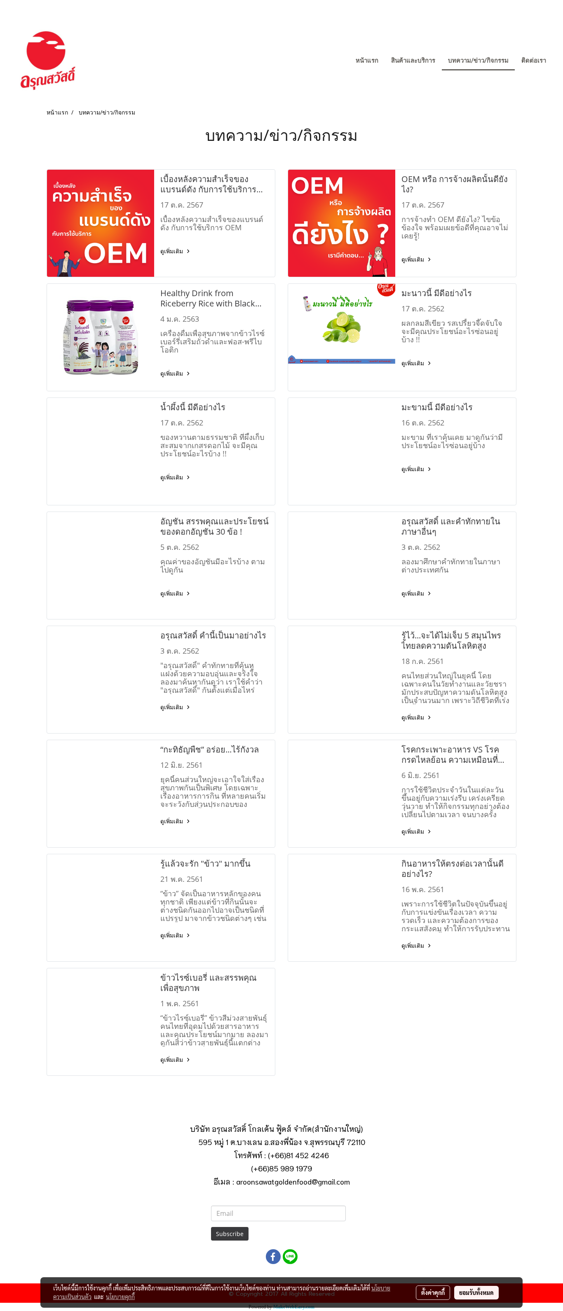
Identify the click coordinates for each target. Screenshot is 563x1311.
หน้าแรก (367, 60)
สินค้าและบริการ (413, 60)
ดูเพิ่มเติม (172, 251)
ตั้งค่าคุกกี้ (433, 1292)
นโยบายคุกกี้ (120, 1296)
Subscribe (230, 1234)
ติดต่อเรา (533, 60)
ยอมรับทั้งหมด (476, 1292)
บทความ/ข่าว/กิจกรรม (478, 60)
